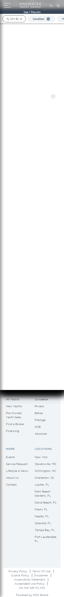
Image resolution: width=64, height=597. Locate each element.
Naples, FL (42, 516)
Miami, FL (41, 509)
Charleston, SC (44, 477)
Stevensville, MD (45, 463)
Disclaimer (41, 575)
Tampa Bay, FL (45, 529)
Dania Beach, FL (46, 502)
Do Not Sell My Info (32, 587)
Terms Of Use (41, 571)
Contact (11, 484)
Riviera (39, 406)
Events (10, 457)
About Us (12, 477)
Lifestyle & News (17, 470)
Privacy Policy (18, 571)
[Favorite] (53, 96)
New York (41, 457)
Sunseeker (41, 399)
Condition (41, 19)
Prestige (40, 419)
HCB (38, 426)
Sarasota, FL (43, 523)
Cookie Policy (20, 575)
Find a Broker (15, 424)
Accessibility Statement (29, 579)
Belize (39, 413)
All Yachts (12, 399)
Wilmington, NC (45, 470)
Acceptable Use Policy (30, 583)
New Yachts (14, 406)
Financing (12, 430)
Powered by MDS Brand (32, 594)
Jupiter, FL (42, 484)
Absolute (41, 433)
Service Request (16, 463)
